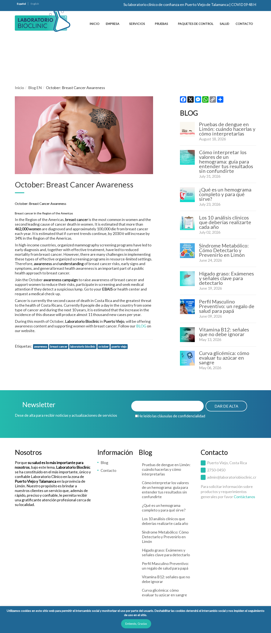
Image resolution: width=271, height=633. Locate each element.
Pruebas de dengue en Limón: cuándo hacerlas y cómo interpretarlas (227, 129)
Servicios (137, 23)
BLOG (141, 326)
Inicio (95, 23)
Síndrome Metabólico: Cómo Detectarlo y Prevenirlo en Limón (224, 250)
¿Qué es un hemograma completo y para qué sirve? (225, 194)
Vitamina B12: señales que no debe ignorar (224, 331)
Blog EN (35, 87)
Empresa (112, 23)
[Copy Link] (213, 100)
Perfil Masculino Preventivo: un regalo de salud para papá (226, 306)
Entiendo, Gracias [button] (136, 623)
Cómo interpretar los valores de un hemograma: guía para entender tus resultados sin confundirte (226, 161)
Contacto (244, 23)
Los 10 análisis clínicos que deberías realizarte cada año (225, 222)
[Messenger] (198, 100)
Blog (104, 462)
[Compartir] (220, 100)
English (35, 3)
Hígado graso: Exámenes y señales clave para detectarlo (226, 278)
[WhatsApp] (205, 100)
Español (21, 3)
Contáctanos (244, 496)
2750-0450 (216, 470)
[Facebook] (183, 100)
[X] (190, 100)
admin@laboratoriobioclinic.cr (231, 477)
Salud (224, 23)
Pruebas (161, 23)
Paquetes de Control (195, 23)
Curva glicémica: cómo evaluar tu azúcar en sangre (224, 357)
